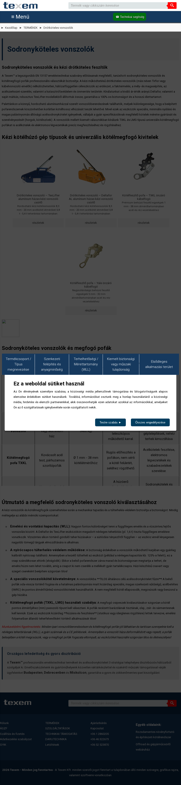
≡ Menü (20, 17)
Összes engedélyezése (150, 422)
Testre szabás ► (110, 422)
